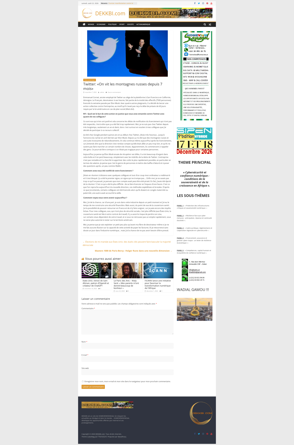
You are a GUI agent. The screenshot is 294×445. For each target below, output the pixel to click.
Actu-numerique (89, 80)
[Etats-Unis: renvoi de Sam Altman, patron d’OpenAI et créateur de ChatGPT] (96, 264)
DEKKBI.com (110, 13)
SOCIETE (130, 24)
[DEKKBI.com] (84, 24)
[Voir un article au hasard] (209, 24)
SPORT (121, 24)
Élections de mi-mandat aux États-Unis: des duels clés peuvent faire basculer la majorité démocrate (127, 243)
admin (102, 92)
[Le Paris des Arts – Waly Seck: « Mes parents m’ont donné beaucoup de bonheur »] (127, 264)
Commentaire (88, 308)
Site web (85, 368)
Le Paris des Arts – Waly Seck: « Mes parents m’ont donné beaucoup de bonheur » (126, 284)
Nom (84, 342)
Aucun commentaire (114, 92)
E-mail (85, 355)
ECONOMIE (101, 24)
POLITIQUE (112, 24)
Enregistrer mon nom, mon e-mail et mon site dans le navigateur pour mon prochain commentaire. (128, 381)
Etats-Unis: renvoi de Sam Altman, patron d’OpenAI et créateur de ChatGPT (96, 283)
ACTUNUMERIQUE (143, 24)
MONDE (91, 24)
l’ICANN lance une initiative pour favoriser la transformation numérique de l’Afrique (158, 284)
